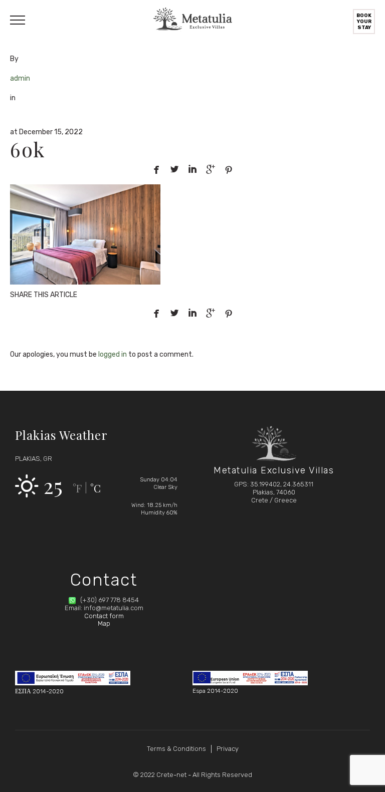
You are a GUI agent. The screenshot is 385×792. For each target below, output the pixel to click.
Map (104, 623)
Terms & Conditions (176, 748)
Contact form (104, 616)
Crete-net (171, 774)
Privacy (228, 748)
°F (77, 488)
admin (20, 78)
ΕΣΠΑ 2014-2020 (39, 691)
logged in (112, 354)
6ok (27, 149)
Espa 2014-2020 (215, 690)
